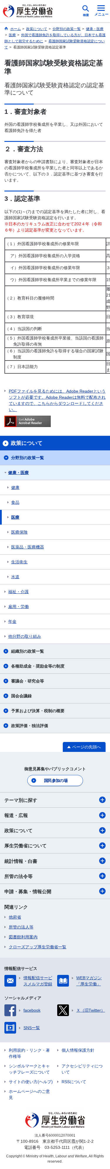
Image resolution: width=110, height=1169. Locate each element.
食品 (15, 502)
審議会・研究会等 (27, 681)
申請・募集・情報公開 (27, 891)
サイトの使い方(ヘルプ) (31, 1081)
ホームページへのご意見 (29, 1094)
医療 (15, 517)
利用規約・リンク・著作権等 (29, 1053)
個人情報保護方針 (78, 1050)
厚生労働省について (25, 845)
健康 (15, 487)
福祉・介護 (18, 591)
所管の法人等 (21, 927)
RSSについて (74, 1081)
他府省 (15, 917)
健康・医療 (18, 472)
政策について (18, 830)
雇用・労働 (18, 606)
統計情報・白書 (20, 861)
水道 (15, 576)
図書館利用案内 (23, 937)
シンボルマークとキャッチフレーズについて (29, 1069)
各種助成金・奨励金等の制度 (38, 666)
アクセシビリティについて (82, 1069)
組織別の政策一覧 (27, 651)
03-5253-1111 (57, 1147)
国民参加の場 (55, 780)
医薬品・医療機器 (27, 547)
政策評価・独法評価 (29, 725)
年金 (12, 621)
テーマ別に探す (20, 800)
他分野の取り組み (24, 636)
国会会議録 (21, 696)
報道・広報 (16, 815)
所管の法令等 (18, 876)
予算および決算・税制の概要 (38, 710)
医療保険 (19, 532)
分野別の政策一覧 (27, 457)
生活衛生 (19, 562)
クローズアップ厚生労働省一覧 (37, 947)
